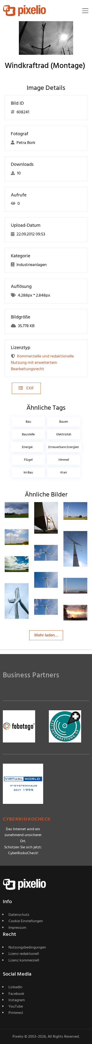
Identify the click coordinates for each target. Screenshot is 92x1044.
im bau (28, 472)
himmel (64, 459)
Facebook (16, 994)
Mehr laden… (46, 635)
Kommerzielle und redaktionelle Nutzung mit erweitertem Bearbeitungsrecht (42, 362)
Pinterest (15, 1013)
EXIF (29, 388)
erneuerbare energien (63, 447)
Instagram (16, 1000)
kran (63, 472)
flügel (28, 459)
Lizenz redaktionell (23, 954)
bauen (63, 421)
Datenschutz (18, 915)
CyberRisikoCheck (27, 819)
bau (28, 421)
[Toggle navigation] (85, 11)
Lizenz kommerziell (23, 960)
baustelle (28, 434)
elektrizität (63, 434)
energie (27, 447)
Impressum (17, 928)
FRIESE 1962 (56, 513)
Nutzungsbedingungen (27, 947)
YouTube (15, 1006)
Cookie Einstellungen (25, 921)
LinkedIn (15, 987)
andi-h (84, 513)
